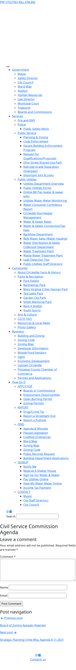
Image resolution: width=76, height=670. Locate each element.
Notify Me (29, 467)
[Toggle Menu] (7, 66)
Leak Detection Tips (36, 260)
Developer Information (33, 348)
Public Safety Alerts (36, 129)
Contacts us (38, 659)
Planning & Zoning (35, 137)
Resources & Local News (34, 323)
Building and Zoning (31, 336)
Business (18, 331)
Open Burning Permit (37, 399)
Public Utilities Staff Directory (42, 264)
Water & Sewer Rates (37, 222)
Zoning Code (26, 340)
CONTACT (24, 492)
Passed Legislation (35, 433)
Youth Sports (32, 310)
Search (11, 516)
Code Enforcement (35, 141)
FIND (21, 424)
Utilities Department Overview (43, 184)
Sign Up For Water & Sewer (41, 475)
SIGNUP (23, 462)
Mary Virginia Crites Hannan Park (45, 289)
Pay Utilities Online (35, 479)
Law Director (26, 99)
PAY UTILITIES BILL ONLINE (17, 2)
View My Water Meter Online (42, 483)
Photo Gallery (27, 327)
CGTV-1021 (25, 319)
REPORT (23, 407)
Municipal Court (28, 103)
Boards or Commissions (39, 391)
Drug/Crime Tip (33, 412)
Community (20, 268)
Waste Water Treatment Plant (43, 255)
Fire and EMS (26, 120)
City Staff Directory (35, 500)
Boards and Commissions (35, 112)
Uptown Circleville (30, 365)
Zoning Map (26, 344)
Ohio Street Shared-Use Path (42, 163)
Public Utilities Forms (37, 188)
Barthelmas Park (34, 285)
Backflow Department (38, 234)
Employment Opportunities (41, 395)
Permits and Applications (34, 378)
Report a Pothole (34, 420)
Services (17, 116)
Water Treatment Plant (38, 251)
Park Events (31, 281)
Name (4, 587)
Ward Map (25, 87)
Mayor (22, 74)
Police (22, 125)
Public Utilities (27, 179)
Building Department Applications (46, 458)
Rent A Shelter (32, 306)
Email (3, 596)
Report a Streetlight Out (39, 416)
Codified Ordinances (37, 437)
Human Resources (30, 95)
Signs (21, 357)
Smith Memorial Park (37, 302)
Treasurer (24, 108)
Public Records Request (39, 454)
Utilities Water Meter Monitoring (45, 201)
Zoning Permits (33, 403)
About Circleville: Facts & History (39, 272)
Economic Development (33, 361)
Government (20, 70)
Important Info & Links (38, 175)
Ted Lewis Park (33, 293)
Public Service (27, 133)
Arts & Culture (27, 315)
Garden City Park (34, 298)
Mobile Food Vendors (32, 353)
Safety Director (28, 78)
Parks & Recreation (30, 277)
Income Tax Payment (37, 488)
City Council (25, 82)
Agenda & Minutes (35, 429)
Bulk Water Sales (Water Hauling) (45, 239)
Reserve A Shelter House (39, 471)
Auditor (23, 91)
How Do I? (19, 382)
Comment (8, 557)
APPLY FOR (25, 386)
